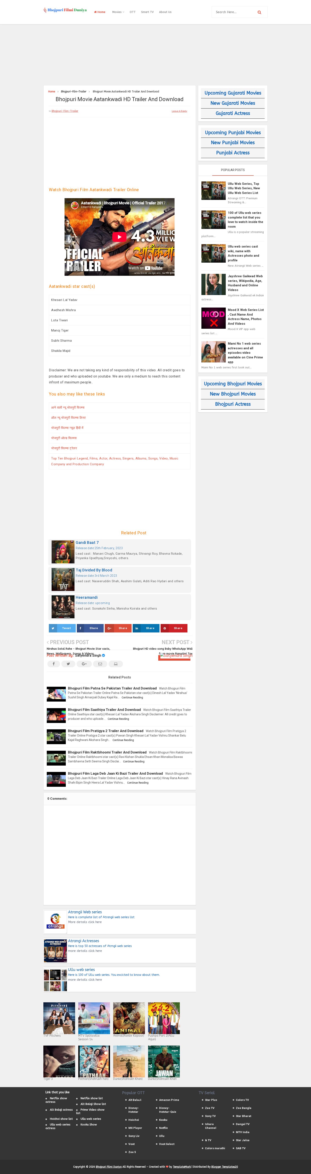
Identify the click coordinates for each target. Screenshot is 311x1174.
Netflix (163, 1127)
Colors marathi (215, 1148)
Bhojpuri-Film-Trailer (65, 111)
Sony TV (210, 1116)
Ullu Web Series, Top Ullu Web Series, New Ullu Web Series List (244, 188)
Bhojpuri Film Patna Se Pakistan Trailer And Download (112, 688)
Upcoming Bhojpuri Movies (233, 384)
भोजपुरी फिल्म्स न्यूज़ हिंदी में (67, 428)
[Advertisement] (155, 54)
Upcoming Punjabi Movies (233, 132)
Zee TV (210, 1108)
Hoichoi (133, 1119)
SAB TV (241, 1148)
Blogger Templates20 (224, 1166)
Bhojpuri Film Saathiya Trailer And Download (104, 709)
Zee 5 (132, 1152)
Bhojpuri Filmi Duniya (109, 1166)
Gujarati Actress (233, 113)
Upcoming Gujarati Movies (233, 93)
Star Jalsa (242, 1140)
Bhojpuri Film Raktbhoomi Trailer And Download (107, 752)
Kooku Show (89, 1124)
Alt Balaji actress (61, 1109)
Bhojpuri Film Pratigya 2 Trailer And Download (105, 731)
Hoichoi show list (61, 1118)
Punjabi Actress (233, 153)
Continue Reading (132, 697)
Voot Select (166, 1144)
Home (101, 12)
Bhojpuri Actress (233, 404)
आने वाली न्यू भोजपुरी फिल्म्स (67, 407)
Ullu (161, 1136)
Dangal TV (243, 1124)
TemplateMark (182, 1166)
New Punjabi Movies (233, 142)
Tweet (66, 628)
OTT (133, 12)
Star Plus (211, 1100)
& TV (208, 1140)
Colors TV (242, 1100)
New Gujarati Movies (233, 103)
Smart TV (147, 12)
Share (93, 628)
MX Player (135, 1127)
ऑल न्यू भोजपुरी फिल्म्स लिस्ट (68, 418)
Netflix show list (92, 1098)
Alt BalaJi (134, 1100)
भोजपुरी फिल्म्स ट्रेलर (64, 448)
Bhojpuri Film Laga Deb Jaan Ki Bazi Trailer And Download (115, 773)
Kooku (163, 1119)
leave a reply (179, 111)
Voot (131, 1144)
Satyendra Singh (88, 655)
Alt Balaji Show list (93, 1104)
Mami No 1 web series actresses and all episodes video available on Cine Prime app (245, 353)
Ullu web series (91, 1118)
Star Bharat (243, 1116)
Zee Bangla (243, 1108)
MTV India (242, 1132)
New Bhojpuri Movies (233, 394)
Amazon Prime (169, 1100)
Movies (117, 12)
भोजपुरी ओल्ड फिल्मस (64, 438)
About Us (165, 12)
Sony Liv (133, 1136)
